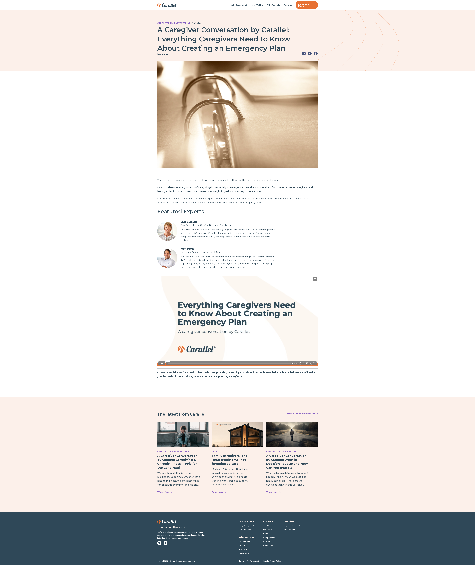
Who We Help (273, 5)
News (265, 534)
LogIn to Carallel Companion (296, 526)
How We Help (257, 5)
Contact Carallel (166, 372)
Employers (243, 549)
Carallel (164, 54)
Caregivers (244, 553)
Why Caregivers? (239, 5)
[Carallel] (167, 5)
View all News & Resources (301, 413)
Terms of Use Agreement (249, 561)
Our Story (267, 526)
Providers (243, 545)
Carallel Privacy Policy (272, 561)
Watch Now (163, 492)
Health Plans (244, 542)
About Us (288, 5)
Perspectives (269, 538)
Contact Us (268, 545)
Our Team (267, 530)
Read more (218, 492)
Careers (266, 541)
